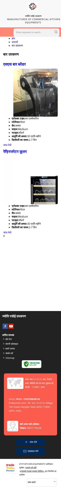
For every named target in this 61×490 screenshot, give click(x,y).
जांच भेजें (7, 145)
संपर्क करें (9, 353)
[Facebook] (5, 328)
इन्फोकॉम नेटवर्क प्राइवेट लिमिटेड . (32, 471)
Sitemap (10, 357)
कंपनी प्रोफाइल (12, 343)
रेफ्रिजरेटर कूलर (15, 151)
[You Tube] (11, 328)
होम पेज (9, 339)
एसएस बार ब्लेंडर (14, 64)
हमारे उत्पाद (10, 348)
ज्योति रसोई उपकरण (33, 19)
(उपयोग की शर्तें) (31, 467)
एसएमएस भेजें (33, 450)
